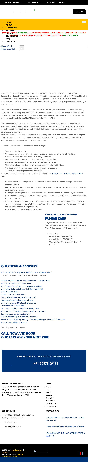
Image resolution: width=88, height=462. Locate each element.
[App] (79, 459)
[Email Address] (26, 459)
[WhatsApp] (9, 459)
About (9, 25)
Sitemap (5, 452)
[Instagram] (15, 12)
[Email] (82, 453)
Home (8, 22)
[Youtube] (18, 12)
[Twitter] (11, 12)
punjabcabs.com (17, 450)
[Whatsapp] (23, 12)
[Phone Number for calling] (44, 459)
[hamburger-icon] (84, 22)
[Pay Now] (61, 459)
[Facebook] (7, 12)
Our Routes (11, 27)
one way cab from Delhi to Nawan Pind (67, 173)
